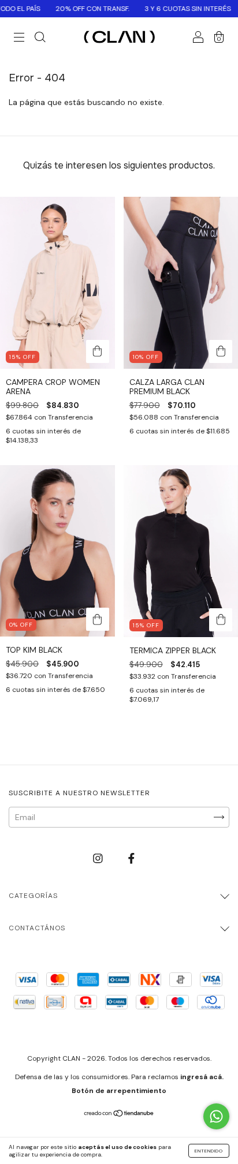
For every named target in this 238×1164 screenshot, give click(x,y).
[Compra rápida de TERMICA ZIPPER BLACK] (220, 619)
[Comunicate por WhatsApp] (216, 1116)
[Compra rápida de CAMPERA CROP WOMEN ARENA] (97, 351)
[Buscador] (40, 38)
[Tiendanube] (119, 1114)
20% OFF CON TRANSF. (79, 8)
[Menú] (19, 38)
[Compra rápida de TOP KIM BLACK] (97, 619)
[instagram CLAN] (99, 858)
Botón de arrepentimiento (119, 1090)
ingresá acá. (202, 1076)
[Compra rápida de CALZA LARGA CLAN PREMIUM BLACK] (220, 351)
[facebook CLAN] (131, 858)
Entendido (209, 1151)
